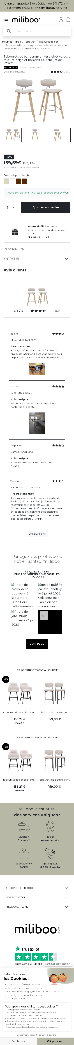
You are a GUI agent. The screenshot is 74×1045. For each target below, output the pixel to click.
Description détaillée (14, 71)
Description (14, 249)
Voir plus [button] (37, 644)
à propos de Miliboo (19, 888)
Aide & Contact (15, 897)
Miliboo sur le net (17, 906)
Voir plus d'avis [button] (37, 533)
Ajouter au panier (46, 207)
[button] (23, 594)
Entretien (12, 258)
